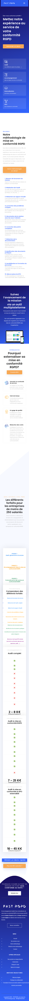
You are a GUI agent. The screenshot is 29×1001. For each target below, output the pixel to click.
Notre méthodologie (15, 944)
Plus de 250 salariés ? (14, 866)
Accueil (15, 938)
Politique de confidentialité (16, 980)
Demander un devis (13, 46)
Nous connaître (14, 925)
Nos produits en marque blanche (15, 959)
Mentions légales (17, 977)
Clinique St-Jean (15, 964)
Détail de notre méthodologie (15, 946)
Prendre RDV (14, 372)
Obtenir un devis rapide (14, 860)
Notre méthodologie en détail (14, 170)
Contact (15, 949)
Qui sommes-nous (15, 941)
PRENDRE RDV (14, 893)
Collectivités (15, 962)
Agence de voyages (15, 967)
